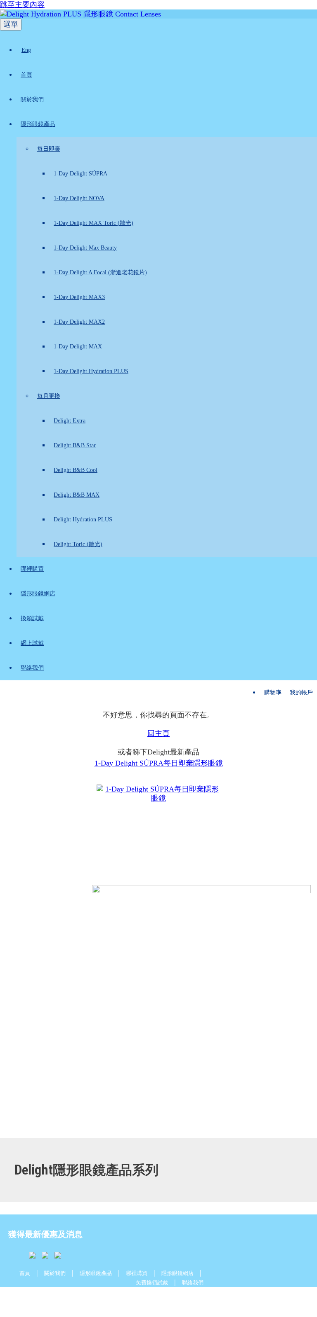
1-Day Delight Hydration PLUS (91, 371)
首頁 (26, 75)
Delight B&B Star (75, 445)
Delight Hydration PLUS (83, 519)
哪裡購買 (32, 569)
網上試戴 (32, 643)
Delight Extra (69, 421)
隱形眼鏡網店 (38, 594)
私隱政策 (152, 1299)
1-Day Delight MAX (78, 346)
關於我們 (32, 99)
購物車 (273, 692)
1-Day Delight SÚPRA (80, 173)
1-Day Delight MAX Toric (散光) (93, 223)
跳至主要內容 (22, 4)
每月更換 (48, 396)
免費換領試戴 (152, 1283)
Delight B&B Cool (75, 470)
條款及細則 (113, 1299)
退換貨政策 (190, 1299)
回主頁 (158, 733)
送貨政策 (75, 1299)
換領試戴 (32, 618)
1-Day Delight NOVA (79, 198)
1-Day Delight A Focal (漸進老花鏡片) (100, 272)
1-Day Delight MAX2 (79, 322)
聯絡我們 (32, 668)
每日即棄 (48, 149)
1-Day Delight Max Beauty (85, 248)
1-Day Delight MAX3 (79, 297)
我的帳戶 (301, 692)
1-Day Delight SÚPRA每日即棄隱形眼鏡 (159, 763)
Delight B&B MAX (76, 495)
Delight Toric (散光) (78, 544)
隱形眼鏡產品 (38, 124)
